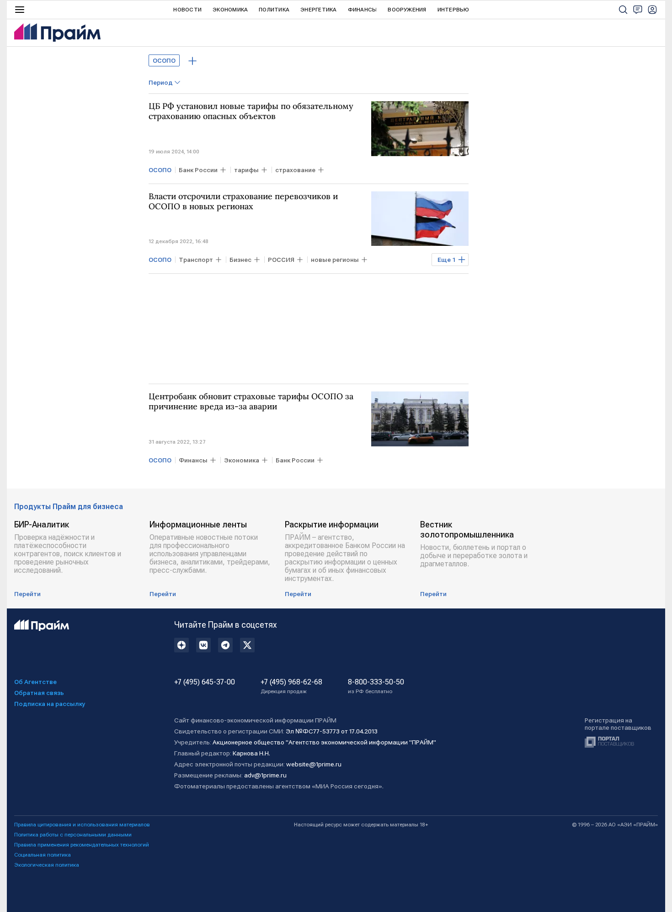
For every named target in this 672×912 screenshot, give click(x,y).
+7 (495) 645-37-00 (204, 682)
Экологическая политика (46, 865)
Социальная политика (42, 855)
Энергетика (318, 9)
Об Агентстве (35, 681)
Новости (187, 9)
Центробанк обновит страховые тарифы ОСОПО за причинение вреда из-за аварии (251, 401)
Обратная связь (39, 692)
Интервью (453, 9)
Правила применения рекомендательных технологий (81, 844)
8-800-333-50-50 (376, 686)
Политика (274, 9)
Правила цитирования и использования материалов (82, 824)
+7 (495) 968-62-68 (291, 686)
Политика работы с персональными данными (73, 834)
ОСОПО (164, 60)
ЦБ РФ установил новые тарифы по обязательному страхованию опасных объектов (251, 111)
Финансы (362, 9)
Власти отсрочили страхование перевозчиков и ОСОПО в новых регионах (243, 201)
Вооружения (407, 9)
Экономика (230, 9)
